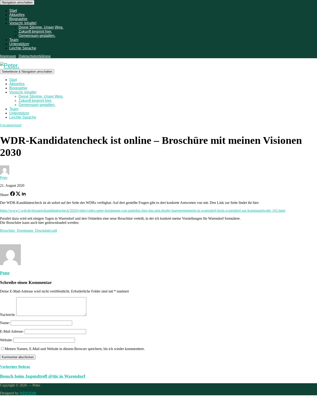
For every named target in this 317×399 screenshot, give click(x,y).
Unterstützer (19, 44)
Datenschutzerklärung (35, 56)
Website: (6, 340)
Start (13, 11)
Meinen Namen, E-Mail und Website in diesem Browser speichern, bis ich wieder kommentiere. (75, 349)
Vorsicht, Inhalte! (22, 23)
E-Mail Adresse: (12, 331)
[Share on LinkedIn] (23, 195)
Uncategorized (10, 125)
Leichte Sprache (22, 48)
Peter (3, 178)
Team (13, 40)
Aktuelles (17, 15)
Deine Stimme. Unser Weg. (41, 27)
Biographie (18, 19)
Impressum (8, 56)
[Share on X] (18, 195)
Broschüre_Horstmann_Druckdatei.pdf (28, 230)
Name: (5, 323)
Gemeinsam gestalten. (37, 36)
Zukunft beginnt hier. (35, 31)
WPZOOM (27, 393)
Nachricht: (7, 315)
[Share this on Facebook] (12, 195)
